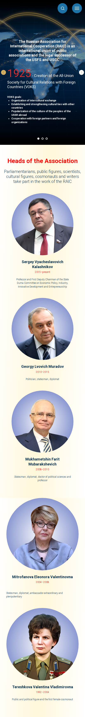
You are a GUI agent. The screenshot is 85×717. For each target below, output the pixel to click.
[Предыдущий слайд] (3, 72)
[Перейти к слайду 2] (42, 139)
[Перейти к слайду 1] (38, 139)
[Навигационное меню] (77, 8)
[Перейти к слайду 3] (47, 139)
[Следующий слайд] (81, 72)
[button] (63, 8)
